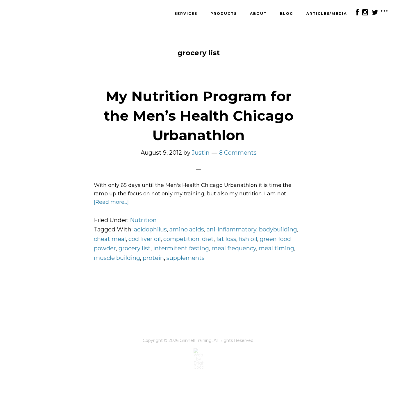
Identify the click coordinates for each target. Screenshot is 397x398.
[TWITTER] (374, 12)
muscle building (117, 257)
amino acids (186, 229)
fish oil (248, 238)
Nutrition (143, 220)
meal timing (276, 248)
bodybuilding (278, 229)
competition (181, 238)
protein (153, 257)
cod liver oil (144, 238)
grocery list (135, 248)
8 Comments (238, 152)
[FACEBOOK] (356, 12)
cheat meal (110, 238)
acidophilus (150, 229)
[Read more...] (111, 202)
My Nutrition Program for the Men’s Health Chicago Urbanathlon (199, 116)
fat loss (226, 238)
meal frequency (234, 248)
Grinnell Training (38, 13)
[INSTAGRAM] (365, 12)
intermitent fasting (181, 248)
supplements (186, 257)
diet (208, 238)
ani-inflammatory (231, 229)
